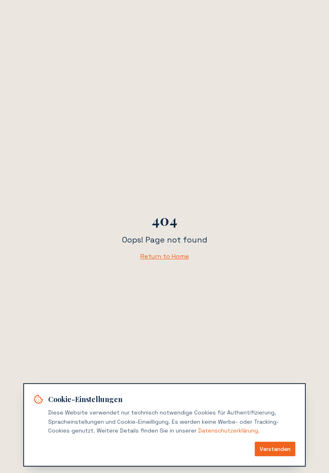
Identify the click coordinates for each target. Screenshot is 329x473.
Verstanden (275, 449)
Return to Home (164, 256)
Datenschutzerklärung (228, 430)
